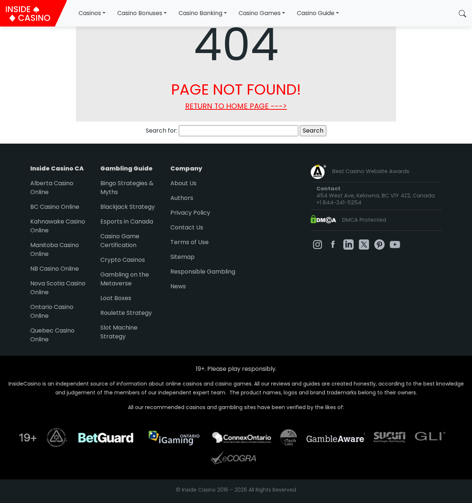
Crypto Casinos (122, 260)
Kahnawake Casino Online (57, 226)
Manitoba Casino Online (54, 249)
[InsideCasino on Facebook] (333, 244)
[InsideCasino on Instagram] (317, 244)
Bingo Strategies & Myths (126, 187)
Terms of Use (189, 242)
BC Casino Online (54, 207)
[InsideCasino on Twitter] (364, 244)
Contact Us (186, 227)
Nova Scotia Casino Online (58, 287)
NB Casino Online (54, 268)
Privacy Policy (190, 212)
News (178, 286)
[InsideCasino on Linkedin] (348, 244)
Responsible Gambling (202, 271)
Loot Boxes (115, 298)
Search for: (161, 130)
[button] (462, 13)
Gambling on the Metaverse (124, 279)
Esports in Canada (126, 221)
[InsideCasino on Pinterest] (379, 244)
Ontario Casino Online (51, 311)
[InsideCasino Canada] (33, 13)
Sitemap (182, 257)
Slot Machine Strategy (119, 332)
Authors (181, 198)
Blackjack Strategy (127, 207)
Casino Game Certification (119, 240)
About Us (183, 183)
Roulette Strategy (126, 313)
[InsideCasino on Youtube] (395, 244)
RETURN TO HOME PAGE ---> (236, 106)
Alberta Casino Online (51, 187)
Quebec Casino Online (52, 335)
